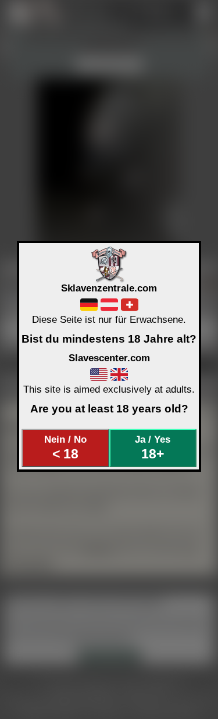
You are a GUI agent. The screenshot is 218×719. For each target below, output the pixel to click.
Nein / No (65, 447)
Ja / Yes (152, 447)
